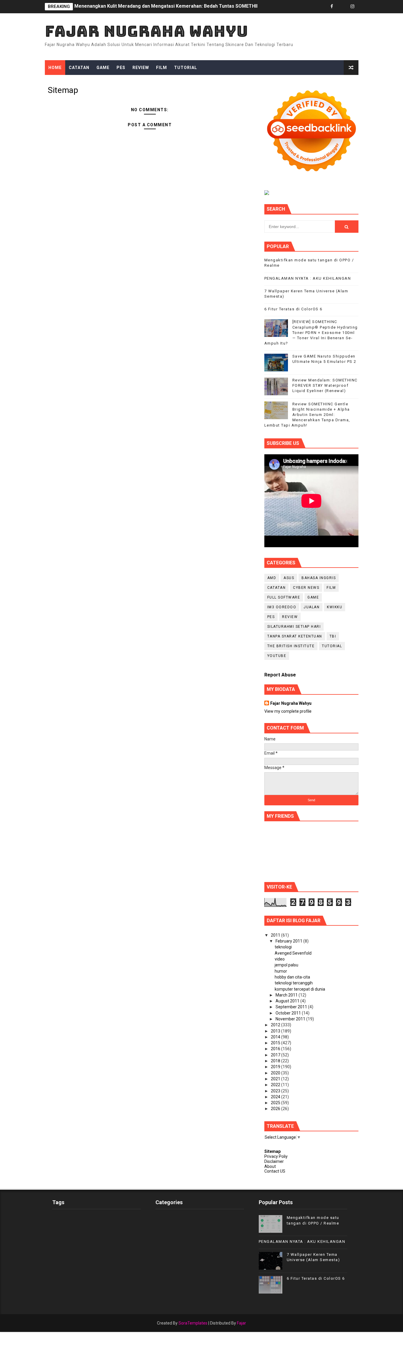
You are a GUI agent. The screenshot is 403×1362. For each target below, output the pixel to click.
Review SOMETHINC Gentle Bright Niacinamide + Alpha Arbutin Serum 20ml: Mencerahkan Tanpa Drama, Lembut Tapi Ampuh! (307, 415)
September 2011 (292, 1006)
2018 (276, 1060)
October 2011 (289, 1013)
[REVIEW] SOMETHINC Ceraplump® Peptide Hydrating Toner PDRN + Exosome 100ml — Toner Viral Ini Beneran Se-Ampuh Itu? (311, 332)
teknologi (283, 947)
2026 (276, 1108)
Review (140, 67)
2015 (276, 1042)
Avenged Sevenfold (293, 953)
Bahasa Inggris (319, 578)
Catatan (79, 67)
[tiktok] (342, 6)
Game (102, 67)
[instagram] (352, 6)
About (270, 1166)
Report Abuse (280, 675)
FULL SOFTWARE (283, 597)
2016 (276, 1048)
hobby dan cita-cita (292, 977)
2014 (276, 1037)
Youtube (276, 656)
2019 (276, 1066)
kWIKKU (334, 607)
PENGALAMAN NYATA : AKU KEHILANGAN (307, 278)
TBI (333, 636)
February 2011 (289, 941)
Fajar (241, 1323)
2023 (276, 1091)
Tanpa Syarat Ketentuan (294, 636)
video (280, 959)
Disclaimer (274, 1161)
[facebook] (331, 6)
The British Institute (291, 646)
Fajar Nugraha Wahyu (146, 31)
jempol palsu (286, 965)
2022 (276, 1084)
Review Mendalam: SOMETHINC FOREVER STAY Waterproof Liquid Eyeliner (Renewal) (168, 6)
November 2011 (291, 1019)
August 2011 (288, 1001)
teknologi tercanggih (294, 983)
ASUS (289, 578)
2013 (276, 1031)
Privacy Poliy (276, 1156)
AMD (271, 578)
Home (55, 67)
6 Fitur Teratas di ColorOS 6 (293, 309)
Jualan (312, 607)
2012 (276, 1024)
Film (161, 67)
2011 (276, 935)
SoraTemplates (192, 1323)
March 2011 (287, 995)
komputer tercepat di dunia (300, 989)
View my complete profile (288, 711)
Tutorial (185, 67)
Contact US (274, 1171)
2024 (276, 1096)
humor (281, 971)
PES (121, 67)
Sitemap (272, 1151)
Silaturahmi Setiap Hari (294, 627)
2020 (276, 1073)
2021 (276, 1078)
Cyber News (306, 588)
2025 (276, 1102)
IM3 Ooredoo (281, 607)
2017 (276, 1055)
